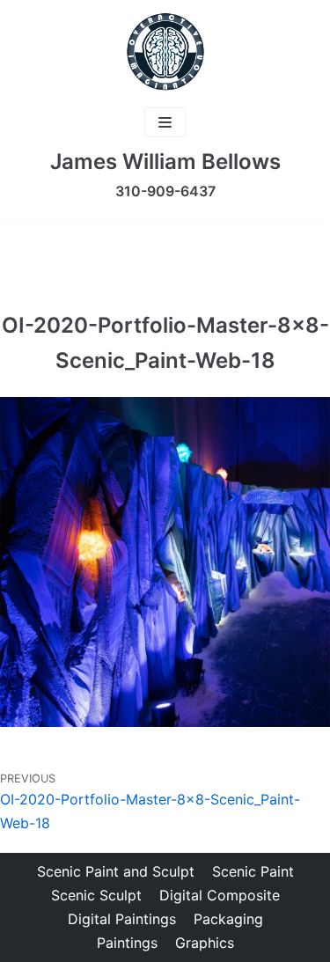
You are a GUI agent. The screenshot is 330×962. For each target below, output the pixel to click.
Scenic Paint (253, 871)
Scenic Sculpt (96, 895)
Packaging (228, 919)
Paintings (127, 942)
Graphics (204, 942)
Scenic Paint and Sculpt (115, 871)
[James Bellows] (165, 52)
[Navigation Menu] (165, 122)
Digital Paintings (122, 919)
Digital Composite (219, 895)
